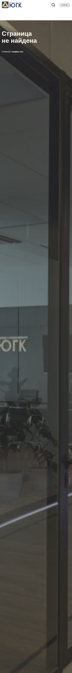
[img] (64, 5)
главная (6, 52)
